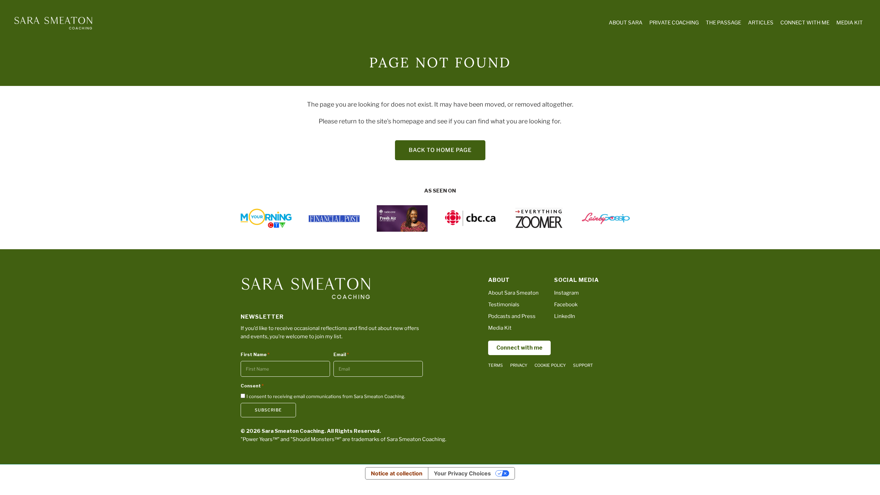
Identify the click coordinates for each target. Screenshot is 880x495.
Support (583, 365)
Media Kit (500, 328)
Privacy (518, 365)
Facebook (566, 304)
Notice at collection (396, 473)
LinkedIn (564, 316)
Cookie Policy (550, 365)
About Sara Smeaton (513, 293)
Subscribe (268, 409)
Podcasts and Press (512, 316)
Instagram (566, 293)
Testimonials (503, 304)
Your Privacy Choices (462, 473)
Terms (495, 365)
